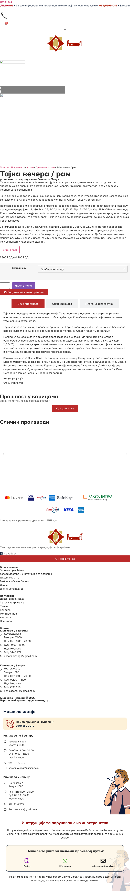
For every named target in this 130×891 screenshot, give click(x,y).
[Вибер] (26, 860)
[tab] (28, 303)
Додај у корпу (23, 285)
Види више (10, 249)
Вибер (27, 866)
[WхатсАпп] (65, 860)
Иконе (30, 167)
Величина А (19, 268)
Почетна (4, 167)
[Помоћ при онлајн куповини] (9, 724)
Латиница (6, 1)
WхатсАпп (65, 866)
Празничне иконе (45, 167)
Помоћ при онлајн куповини (35, 721)
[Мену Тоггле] (65, 29)
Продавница (18, 167)
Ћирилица (6, 5)
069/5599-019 (104, 5)
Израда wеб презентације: (25, 700)
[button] (4, 454)
